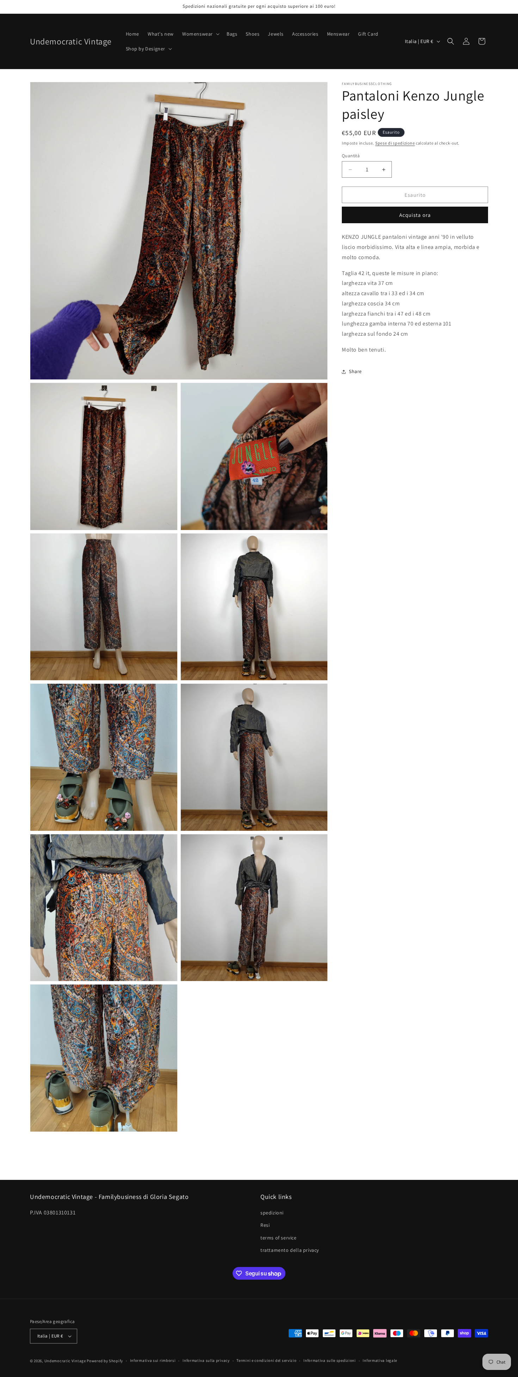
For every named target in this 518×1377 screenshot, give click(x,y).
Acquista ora (415, 215)
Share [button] (355, 371)
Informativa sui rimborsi (153, 1360)
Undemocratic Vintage (65, 1360)
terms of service (278, 1238)
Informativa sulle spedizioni (329, 1360)
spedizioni (272, 1213)
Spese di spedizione (395, 143)
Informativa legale (380, 1360)
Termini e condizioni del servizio (266, 1360)
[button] (200, 33)
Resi (265, 1225)
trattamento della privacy (289, 1250)
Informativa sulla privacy (206, 1360)
